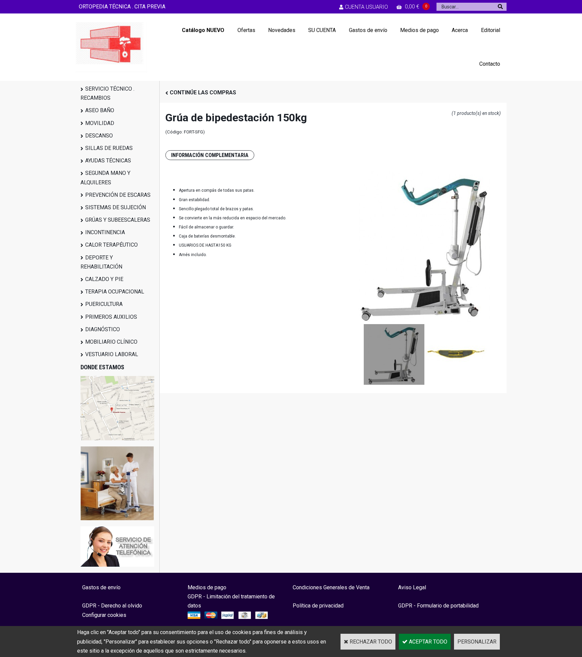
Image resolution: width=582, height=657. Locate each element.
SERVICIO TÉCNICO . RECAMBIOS (107, 93)
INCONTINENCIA (105, 232)
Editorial (490, 30)
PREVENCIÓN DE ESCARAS (118, 195)
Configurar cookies (104, 615)
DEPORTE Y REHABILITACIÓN (101, 262)
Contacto (489, 64)
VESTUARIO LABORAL (111, 354)
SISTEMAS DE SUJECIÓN (115, 207)
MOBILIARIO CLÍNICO (111, 342)
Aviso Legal (412, 587)
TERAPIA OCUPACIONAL (114, 291)
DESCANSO (99, 135)
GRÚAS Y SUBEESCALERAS (117, 220)
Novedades (281, 30)
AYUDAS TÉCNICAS (108, 160)
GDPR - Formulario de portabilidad (438, 605)
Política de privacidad (318, 605)
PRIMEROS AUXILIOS (111, 317)
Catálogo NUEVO (203, 30)
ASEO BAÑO (99, 110)
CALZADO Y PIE (104, 279)
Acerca (460, 30)
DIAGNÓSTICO (102, 329)
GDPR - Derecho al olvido (112, 605)
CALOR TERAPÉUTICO (111, 245)
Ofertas (246, 30)
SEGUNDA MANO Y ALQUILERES (105, 177)
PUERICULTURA (104, 304)
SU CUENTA (322, 30)
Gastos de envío (368, 30)
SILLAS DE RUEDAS (109, 148)
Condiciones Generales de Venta (331, 587)
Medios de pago (419, 30)
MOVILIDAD (99, 123)
